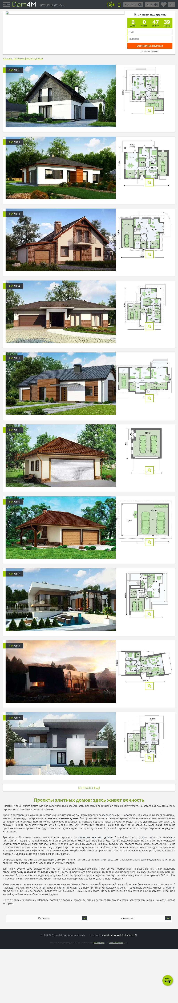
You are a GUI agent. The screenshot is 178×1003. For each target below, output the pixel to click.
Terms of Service (116, 942)
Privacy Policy (99, 942)
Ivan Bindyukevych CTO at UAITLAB (120, 934)
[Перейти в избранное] (164, 3)
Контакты (130, 4)
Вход (149, 4)
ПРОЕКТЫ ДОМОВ (52, 5)
